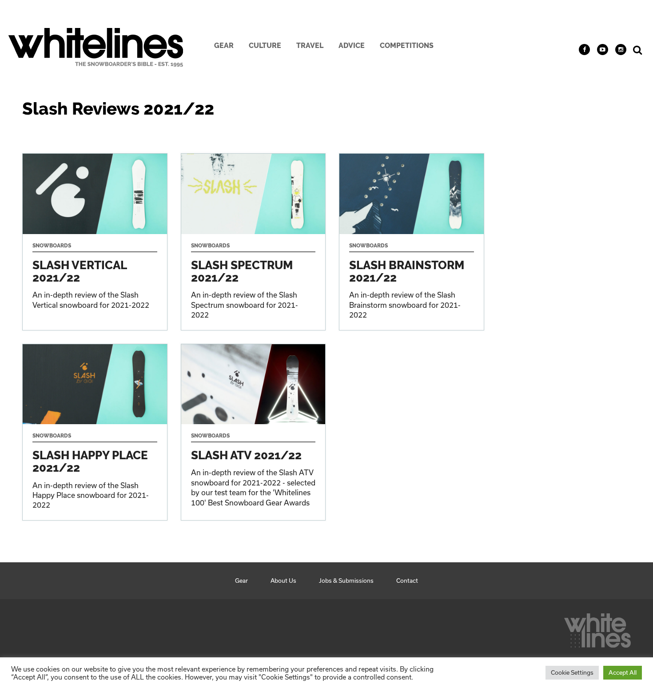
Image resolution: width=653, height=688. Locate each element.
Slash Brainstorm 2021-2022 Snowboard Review (411, 242)
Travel (309, 45)
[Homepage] (597, 628)
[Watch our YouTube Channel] (602, 49)
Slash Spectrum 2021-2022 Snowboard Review (253, 242)
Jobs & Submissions (346, 580)
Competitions (407, 45)
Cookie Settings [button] (572, 672)
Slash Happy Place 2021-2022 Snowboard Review (95, 432)
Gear (224, 45)
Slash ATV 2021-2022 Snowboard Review (253, 432)
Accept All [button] (623, 672)
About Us (283, 580)
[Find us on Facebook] (584, 49)
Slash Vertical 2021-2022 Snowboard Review (95, 242)
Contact (407, 580)
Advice (351, 45)
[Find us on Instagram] (620, 49)
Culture (265, 45)
